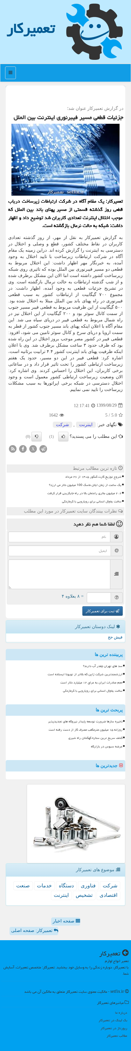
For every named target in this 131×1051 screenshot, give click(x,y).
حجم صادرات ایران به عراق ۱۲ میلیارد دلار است (91, 682)
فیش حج (115, 637)
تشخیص (84, 895)
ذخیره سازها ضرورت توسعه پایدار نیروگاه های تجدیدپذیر (85, 721)
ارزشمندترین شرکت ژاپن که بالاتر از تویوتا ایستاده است (85, 674)
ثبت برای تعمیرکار (100, 611)
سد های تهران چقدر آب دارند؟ (102, 666)
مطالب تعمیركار (117, 1035)
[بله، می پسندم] (63, 436)
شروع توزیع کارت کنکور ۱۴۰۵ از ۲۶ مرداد (93, 477)
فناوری (88, 885)
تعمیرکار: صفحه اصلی (32, 930)
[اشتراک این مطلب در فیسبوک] (22, 448)
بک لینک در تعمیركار (113, 1020)
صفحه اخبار (64, 921)
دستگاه (66, 885)
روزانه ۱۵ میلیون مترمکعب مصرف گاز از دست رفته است (85, 730)
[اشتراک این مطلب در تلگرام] (43, 448)
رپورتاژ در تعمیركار (113, 1028)
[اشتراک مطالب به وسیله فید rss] (12, 448)
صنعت (23, 885)
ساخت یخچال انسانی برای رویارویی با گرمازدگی (91, 501)
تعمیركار (31, 28)
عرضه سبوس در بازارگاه (106, 746)
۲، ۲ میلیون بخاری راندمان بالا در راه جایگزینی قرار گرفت (84, 493)
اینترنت (86, 424)
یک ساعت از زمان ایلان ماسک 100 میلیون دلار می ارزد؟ (85, 485)
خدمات (44, 885)
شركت (62, 424)
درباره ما (121, 1012)
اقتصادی (108, 895)
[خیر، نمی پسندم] (36, 436)
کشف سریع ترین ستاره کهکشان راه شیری (95, 738)
